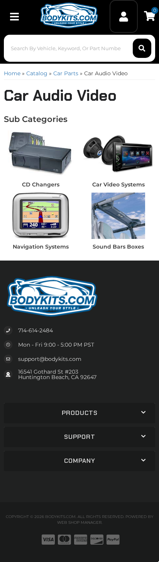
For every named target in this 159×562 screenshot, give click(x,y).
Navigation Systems (41, 246)
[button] (79, 48)
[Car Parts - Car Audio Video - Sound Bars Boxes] (118, 215)
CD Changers (40, 184)
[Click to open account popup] (124, 16)
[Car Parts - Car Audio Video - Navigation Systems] (41, 215)
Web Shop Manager (79, 522)
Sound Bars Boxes (118, 246)
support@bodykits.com (49, 359)
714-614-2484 (35, 330)
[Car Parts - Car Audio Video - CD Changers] (41, 153)
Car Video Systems (118, 184)
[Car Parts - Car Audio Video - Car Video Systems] (118, 153)
